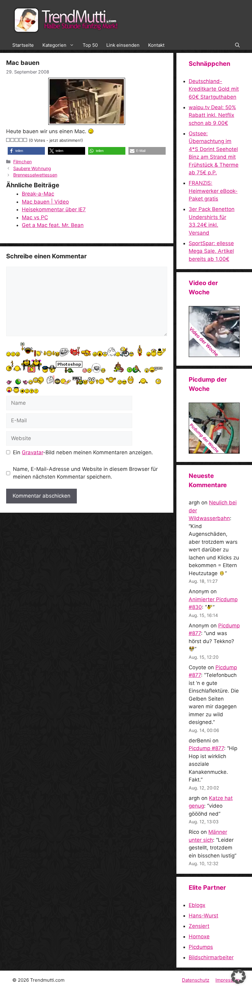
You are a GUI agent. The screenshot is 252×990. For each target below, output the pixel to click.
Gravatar (32, 452)
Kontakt (156, 45)
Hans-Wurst (203, 915)
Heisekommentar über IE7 (54, 209)
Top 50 (90, 45)
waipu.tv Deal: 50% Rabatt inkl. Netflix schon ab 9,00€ (212, 115)
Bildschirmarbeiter (211, 957)
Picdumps (201, 947)
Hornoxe (199, 936)
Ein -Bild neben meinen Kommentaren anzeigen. (83, 452)
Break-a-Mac (38, 194)
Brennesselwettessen (35, 174)
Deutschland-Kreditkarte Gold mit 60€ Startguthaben (214, 89)
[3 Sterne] (17, 140)
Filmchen (22, 161)
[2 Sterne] (12, 140)
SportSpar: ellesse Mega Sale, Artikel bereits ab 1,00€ (211, 251)
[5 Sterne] (25, 140)
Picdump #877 (206, 748)
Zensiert (199, 926)
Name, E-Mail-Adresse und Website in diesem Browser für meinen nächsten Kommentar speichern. (85, 473)
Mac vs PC (35, 217)
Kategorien (54, 45)
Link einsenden (123, 45)
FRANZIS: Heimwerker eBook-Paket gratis (213, 191)
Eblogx (197, 905)
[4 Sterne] (21, 140)
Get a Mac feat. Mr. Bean (53, 225)
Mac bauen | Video (45, 202)
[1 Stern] (8, 140)
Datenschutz (195, 980)
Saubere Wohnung (32, 168)
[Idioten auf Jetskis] (214, 355)
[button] (237, 45)
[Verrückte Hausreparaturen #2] (214, 452)
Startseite (23, 45)
